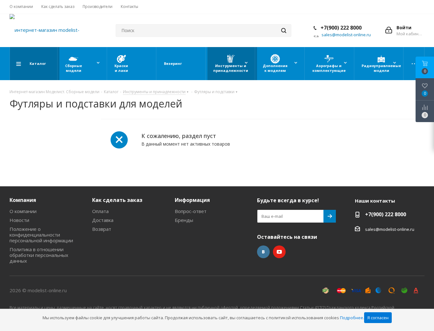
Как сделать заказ (117, 200)
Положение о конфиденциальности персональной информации (41, 235)
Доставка (102, 220)
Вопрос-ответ (191, 211)
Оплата (100, 211)
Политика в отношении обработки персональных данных (39, 255)
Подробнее (351, 318)
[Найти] (283, 30)
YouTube (279, 251)
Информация (192, 200)
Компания (23, 200)
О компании (23, 211)
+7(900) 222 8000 (340, 27)
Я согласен (378, 318)
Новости (19, 220)
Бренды (184, 220)
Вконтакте (263, 251)
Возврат (101, 229)
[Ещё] (414, 63)
